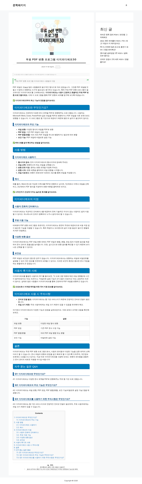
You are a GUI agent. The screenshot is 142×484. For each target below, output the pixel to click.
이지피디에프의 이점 (22, 430)
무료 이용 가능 (23, 435)
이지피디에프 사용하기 (26, 425)
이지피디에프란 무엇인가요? (25, 417)
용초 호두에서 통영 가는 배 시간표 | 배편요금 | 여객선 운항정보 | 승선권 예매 (52, 469)
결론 (16, 447)
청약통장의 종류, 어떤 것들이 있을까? (52, 467)
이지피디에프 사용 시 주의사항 (26, 445)
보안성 (20, 440)
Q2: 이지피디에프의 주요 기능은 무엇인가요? (34, 455)
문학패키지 (19, 5)
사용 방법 (18, 422)
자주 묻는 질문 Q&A (22, 450)
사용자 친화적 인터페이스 (27, 432)
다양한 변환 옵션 (24, 437)
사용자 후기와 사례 (22, 442)
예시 (19, 427)
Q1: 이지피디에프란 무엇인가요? (29, 452)
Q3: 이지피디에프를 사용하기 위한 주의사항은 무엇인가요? (40, 458)
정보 (51, 465)
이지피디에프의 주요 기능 (27, 420)
